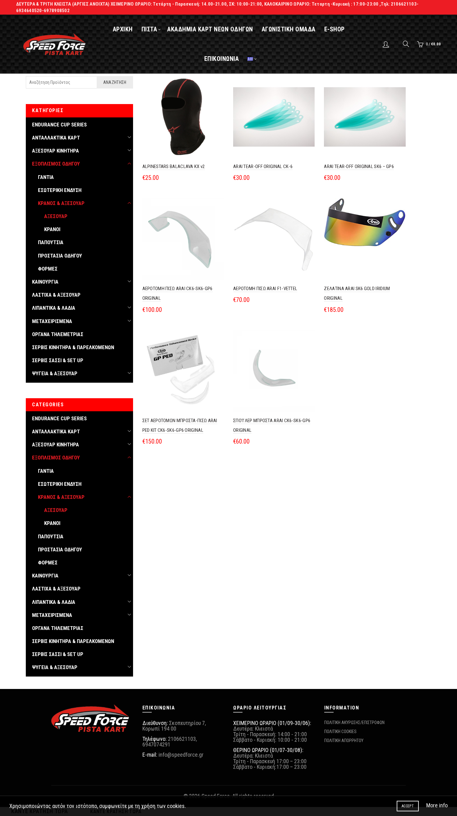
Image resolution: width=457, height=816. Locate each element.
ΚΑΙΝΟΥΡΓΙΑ (45, 282)
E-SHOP (334, 29)
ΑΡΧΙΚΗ (123, 29)
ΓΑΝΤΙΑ (46, 177)
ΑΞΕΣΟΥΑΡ (55, 216)
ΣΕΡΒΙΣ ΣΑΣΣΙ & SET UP (57, 360)
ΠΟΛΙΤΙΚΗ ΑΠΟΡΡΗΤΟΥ (343, 740)
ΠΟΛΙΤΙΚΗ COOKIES (340, 731)
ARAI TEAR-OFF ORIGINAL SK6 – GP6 (359, 166)
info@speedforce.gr (181, 754)
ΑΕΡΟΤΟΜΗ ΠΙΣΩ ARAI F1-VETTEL (265, 288)
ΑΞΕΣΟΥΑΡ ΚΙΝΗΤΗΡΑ (55, 151)
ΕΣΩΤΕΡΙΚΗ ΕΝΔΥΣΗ (59, 190)
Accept (408, 806)
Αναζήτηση (115, 82)
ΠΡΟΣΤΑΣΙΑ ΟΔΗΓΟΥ (60, 256)
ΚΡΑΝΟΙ (52, 229)
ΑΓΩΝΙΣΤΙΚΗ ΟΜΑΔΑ (289, 29)
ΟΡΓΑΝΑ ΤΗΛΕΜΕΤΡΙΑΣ (57, 334)
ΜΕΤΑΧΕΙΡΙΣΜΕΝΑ (52, 321)
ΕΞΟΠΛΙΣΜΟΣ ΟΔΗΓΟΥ (56, 164)
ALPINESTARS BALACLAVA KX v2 (173, 166)
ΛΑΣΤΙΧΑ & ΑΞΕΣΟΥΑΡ (56, 295)
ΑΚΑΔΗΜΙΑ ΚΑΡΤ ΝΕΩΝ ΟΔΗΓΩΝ (210, 29)
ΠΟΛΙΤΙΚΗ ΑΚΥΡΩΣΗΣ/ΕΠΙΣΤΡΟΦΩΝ (354, 722)
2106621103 (182, 739)
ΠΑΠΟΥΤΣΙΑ (50, 242)
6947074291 (156, 744)
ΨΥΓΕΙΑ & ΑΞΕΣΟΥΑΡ (54, 373)
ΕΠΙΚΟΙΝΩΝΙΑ (221, 58)
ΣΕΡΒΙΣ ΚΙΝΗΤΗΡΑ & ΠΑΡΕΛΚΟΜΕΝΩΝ (73, 347)
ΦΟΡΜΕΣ (48, 269)
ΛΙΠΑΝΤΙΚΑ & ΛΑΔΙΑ (53, 308)
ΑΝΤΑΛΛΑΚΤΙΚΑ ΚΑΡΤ (56, 137)
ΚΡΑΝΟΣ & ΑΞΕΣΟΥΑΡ (61, 203)
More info (437, 805)
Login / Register (386, 44)
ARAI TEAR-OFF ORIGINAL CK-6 (263, 166)
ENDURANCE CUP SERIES (59, 124)
